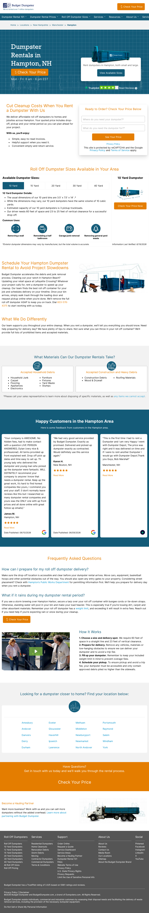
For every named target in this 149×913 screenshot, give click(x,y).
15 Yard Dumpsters (13, 852)
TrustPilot (31, 885)
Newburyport (83, 735)
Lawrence (54, 747)
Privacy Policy (113, 144)
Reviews (102, 846)
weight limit (82, 608)
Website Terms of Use (67, 865)
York (105, 747)
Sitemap (102, 859)
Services (98, 16)
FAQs (59, 862)
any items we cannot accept (129, 396)
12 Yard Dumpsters (13, 849)
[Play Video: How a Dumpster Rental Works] (35, 651)
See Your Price (113, 137)
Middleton (81, 728)
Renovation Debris (40, 849)
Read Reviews (126, 88)
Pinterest (139, 843)
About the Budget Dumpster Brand (114, 862)
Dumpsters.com (73, 894)
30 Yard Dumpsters (13, 859)
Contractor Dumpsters (42, 859)
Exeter (52, 722)
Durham (26, 747)
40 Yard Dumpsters (13, 862)
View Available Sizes (111, 72)
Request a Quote (65, 846)
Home (13, 25)
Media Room (104, 852)
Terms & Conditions (40, 865)
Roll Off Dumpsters (13, 843)
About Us (131, 16)
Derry (25, 741)
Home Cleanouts (39, 846)
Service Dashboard (66, 849)
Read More (9, 528)
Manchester (57, 25)
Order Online (63, 843)
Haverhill (53, 735)
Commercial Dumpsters (42, 862)
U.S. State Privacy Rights (69, 871)
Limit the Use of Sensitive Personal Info (75, 877)
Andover (26, 728)
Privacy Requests (65, 874)
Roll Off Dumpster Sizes (75, 16)
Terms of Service (120, 150)
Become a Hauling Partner (69, 856)
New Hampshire (40, 25)
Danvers (26, 735)
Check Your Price (132, 6)
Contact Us (103, 849)
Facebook (140, 846)
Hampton (71, 25)
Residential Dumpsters (42, 843)
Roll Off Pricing (11, 868)
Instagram (140, 849)
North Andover (84, 747)
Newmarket (82, 741)
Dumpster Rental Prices (43, 16)
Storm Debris (37, 852)
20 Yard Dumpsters (13, 856)
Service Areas (64, 852)
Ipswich (53, 741)
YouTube (139, 859)
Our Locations (105, 856)
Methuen (80, 722)
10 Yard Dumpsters (13, 846)
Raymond (108, 728)
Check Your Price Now (130, 205)
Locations (24, 25)
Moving (34, 856)
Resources (114, 16)
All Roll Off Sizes (11, 865)
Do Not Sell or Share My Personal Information (25, 907)
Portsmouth (109, 722)
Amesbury (27, 722)
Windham (108, 741)
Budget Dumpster (19, 894)
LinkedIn (139, 852)
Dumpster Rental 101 (13, 16)
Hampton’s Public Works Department (48, 582)
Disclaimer (24, 892)
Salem (106, 735)
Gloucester (55, 728)
